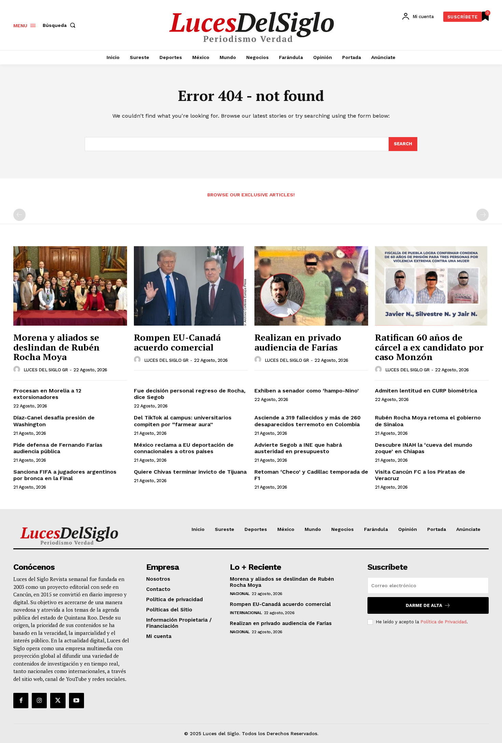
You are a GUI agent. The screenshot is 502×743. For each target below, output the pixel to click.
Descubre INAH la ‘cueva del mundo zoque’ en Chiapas (423, 448)
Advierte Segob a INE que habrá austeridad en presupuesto (298, 448)
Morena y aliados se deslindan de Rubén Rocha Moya (56, 346)
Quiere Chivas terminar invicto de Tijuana (190, 472)
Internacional (246, 612)
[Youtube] (76, 700)
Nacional (240, 593)
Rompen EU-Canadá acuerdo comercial (177, 342)
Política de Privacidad (443, 621)
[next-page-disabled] (482, 215)
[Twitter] (57, 700)
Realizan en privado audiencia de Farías (297, 342)
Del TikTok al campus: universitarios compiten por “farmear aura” (183, 420)
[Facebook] (20, 700)
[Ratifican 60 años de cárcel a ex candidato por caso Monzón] (432, 286)
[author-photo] (17, 369)
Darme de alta (424, 605)
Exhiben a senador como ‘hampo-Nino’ (307, 390)
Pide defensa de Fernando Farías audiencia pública (57, 448)
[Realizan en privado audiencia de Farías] (311, 286)
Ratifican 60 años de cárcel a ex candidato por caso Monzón (429, 346)
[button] (60, 25)
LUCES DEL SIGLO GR (46, 369)
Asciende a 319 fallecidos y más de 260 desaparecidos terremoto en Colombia (307, 420)
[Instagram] (39, 700)
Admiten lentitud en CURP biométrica (426, 390)
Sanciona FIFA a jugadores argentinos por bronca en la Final (64, 475)
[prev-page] (19, 215)
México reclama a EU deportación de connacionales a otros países (184, 448)
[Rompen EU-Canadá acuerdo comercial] (191, 286)
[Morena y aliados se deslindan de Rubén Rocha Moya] (70, 286)
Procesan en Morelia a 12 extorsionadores (47, 393)
